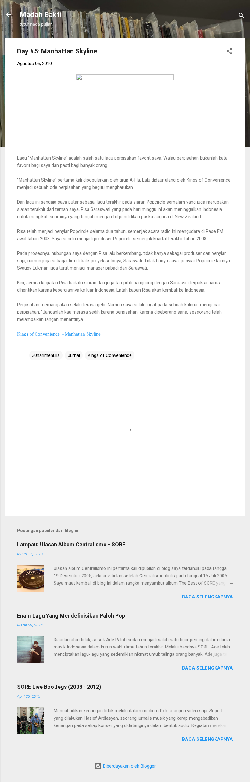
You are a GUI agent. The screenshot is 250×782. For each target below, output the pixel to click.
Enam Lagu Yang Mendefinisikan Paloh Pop (71, 615)
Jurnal (74, 355)
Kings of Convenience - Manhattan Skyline (59, 334)
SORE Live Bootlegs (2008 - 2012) (59, 687)
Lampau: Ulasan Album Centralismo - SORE (71, 544)
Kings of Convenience (110, 355)
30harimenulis (46, 355)
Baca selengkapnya (207, 597)
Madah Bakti (40, 14)
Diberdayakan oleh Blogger (129, 766)
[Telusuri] (241, 16)
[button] (229, 52)
